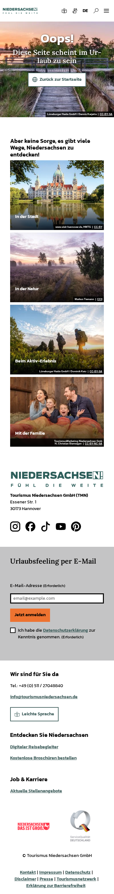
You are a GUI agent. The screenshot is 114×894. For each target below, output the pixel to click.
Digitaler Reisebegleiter (34, 747)
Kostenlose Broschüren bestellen (43, 758)
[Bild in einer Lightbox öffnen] (57, 479)
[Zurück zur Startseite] (20, 11)
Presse (46, 879)
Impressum (50, 872)
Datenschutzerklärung (65, 630)
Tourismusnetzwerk (76, 879)
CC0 (99, 299)
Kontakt (28, 872)
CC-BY (98, 227)
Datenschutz (78, 872)
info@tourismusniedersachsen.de (44, 696)
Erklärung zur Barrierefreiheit (56, 885)
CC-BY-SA (106, 114)
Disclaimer (25, 879)
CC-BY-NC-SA (93, 444)
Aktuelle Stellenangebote (36, 791)
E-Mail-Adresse (37, 585)
